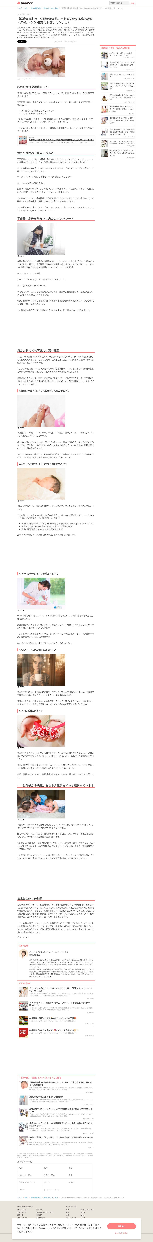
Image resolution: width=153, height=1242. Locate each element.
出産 (67, 1215)
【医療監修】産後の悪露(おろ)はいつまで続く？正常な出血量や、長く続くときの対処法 (60, 1083)
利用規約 (39, 1215)
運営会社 (39, 1210)
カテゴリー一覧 (22, 1217)
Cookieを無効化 (121, 1233)
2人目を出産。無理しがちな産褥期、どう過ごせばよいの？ (120, 54)
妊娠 (67, 1212)
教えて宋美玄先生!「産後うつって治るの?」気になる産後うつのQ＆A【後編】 (121, 152)
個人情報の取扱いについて (45, 1212)
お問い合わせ (40, 1217)
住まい (83, 1215)
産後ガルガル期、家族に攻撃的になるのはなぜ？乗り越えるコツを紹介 (121, 142)
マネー (83, 1217)
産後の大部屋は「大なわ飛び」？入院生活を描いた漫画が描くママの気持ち (61, 1138)
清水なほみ (34, 955)
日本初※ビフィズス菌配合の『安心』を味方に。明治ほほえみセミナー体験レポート (60, 1003)
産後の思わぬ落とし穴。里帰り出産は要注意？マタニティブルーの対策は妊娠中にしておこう (121, 131)
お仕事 (83, 1212)
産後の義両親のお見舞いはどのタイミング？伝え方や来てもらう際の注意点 (121, 85)
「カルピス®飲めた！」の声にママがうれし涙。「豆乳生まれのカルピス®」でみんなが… (60, 989)
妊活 (67, 1210)
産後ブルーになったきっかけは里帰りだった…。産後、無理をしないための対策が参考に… (61, 1124)
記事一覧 (20, 1215)
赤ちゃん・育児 (71, 1217)
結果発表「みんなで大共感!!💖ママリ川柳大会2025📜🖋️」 (54, 1030)
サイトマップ (21, 1212)
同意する (121, 1226)
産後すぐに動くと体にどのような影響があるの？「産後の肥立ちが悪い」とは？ (121, 64)
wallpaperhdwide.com (29, 79)
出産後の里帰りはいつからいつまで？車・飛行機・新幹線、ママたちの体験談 (121, 108)
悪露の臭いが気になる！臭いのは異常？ (46, 1097)
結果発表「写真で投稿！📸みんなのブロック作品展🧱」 (53, 1018)
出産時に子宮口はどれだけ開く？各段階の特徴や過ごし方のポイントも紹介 (61, 139)
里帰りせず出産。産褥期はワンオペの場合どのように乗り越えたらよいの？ (121, 97)
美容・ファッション (87, 1210)
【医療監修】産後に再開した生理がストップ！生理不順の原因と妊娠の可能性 (121, 120)
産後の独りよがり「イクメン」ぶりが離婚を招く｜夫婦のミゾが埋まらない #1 (61, 1110)
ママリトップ (21, 1210)
